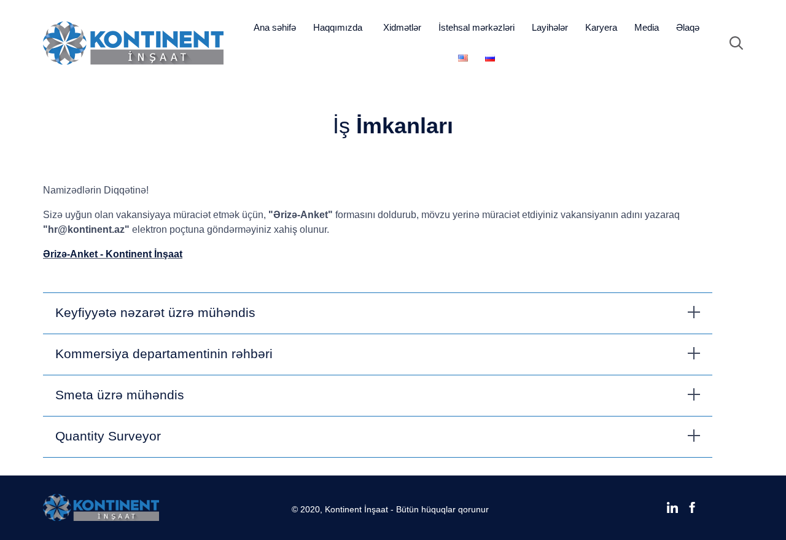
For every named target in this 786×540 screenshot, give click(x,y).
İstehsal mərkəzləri (476, 27)
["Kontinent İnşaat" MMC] (133, 43)
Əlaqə (687, 27)
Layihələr (550, 27)
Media (646, 27)
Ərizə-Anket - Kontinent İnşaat (112, 254)
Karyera (601, 27)
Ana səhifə (275, 27)
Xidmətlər (402, 27)
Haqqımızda (337, 27)
